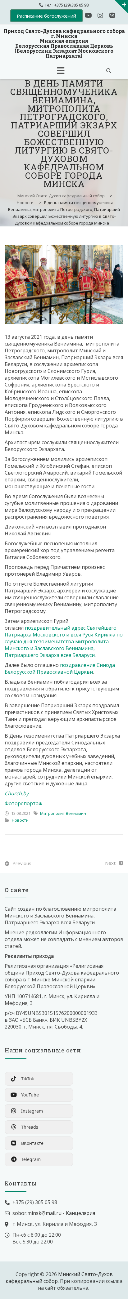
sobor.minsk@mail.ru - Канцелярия (53, 1213)
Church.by (17, 793)
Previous (21, 863)
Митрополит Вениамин (63, 813)
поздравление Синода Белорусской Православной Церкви (60, 668)
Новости (20, 820)
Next (110, 863)
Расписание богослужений (46, 16)
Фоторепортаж (23, 803)
